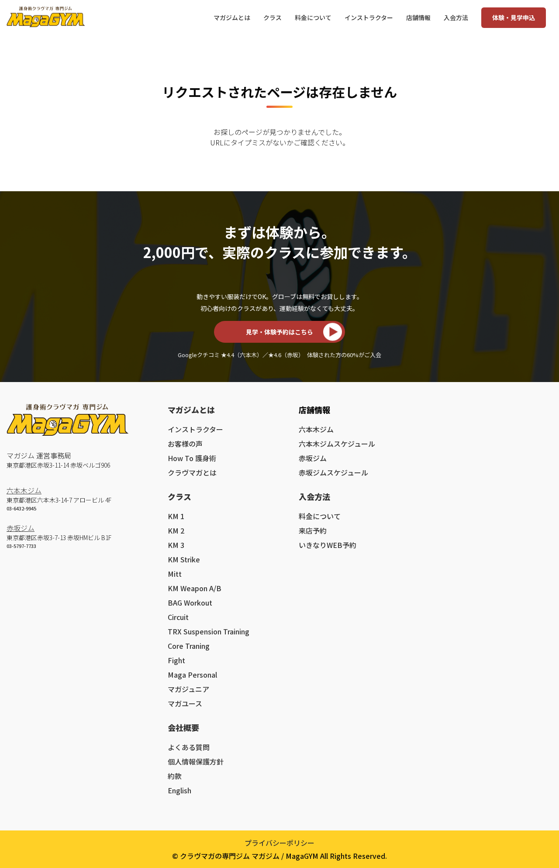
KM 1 (176, 516)
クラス (179, 496)
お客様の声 (185, 443)
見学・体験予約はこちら (279, 331)
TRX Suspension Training (208, 631)
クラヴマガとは (192, 472)
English (179, 790)
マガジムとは (191, 409)
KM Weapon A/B (194, 588)
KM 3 (176, 545)
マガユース (185, 703)
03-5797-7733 (21, 545)
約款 (175, 776)
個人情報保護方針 (196, 761)
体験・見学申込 (513, 17)
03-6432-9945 (21, 508)
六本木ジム (24, 490)
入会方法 (314, 496)
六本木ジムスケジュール (337, 443)
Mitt (175, 573)
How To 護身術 (192, 458)
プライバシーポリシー (279, 842)
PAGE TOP (538, 832)
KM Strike (184, 559)
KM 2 (176, 530)
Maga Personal (192, 674)
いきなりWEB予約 (327, 545)
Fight (176, 660)
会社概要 (183, 727)
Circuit (178, 617)
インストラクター (195, 429)
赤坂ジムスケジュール (333, 472)
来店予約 (313, 530)
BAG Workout (190, 602)
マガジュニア (188, 689)
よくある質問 (189, 747)
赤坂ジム (21, 528)
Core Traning (189, 646)
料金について (320, 516)
